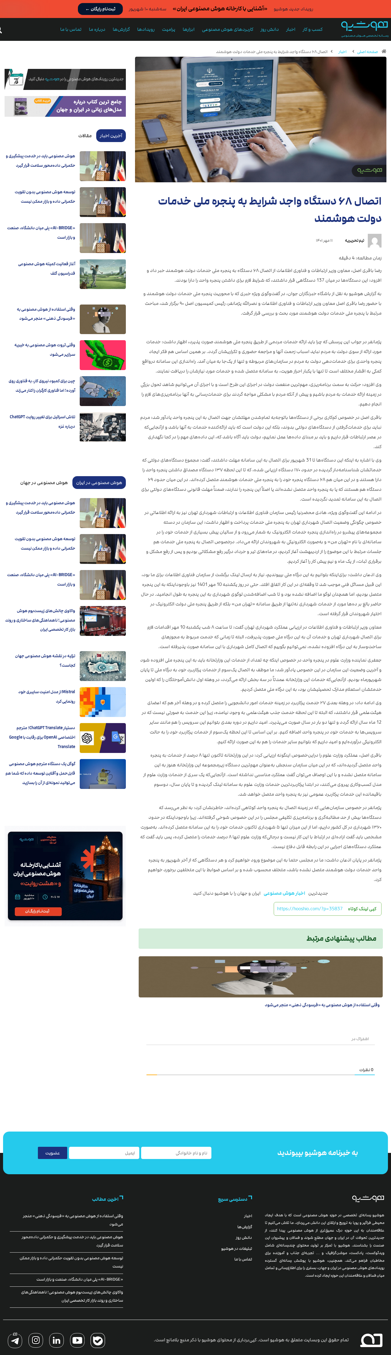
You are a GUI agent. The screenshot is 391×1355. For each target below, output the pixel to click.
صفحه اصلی (367, 52)
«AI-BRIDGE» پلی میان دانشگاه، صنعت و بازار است (79, 1279)
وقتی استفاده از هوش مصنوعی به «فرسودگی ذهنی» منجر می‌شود (322, 1005)
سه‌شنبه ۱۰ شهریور (147, 9)
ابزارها (189, 29)
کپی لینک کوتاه (362, 908)
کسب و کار (313, 29)
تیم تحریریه (354, 240)
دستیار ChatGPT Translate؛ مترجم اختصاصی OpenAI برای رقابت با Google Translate (42, 737)
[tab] (111, 135)
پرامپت (168, 29)
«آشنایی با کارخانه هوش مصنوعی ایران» (220, 9)
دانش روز (270, 29)
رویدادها (146, 29)
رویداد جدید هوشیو (293, 9)
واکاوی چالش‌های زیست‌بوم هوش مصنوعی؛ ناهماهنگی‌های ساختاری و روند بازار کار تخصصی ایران (40, 620)
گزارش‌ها (121, 29)
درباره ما (97, 29)
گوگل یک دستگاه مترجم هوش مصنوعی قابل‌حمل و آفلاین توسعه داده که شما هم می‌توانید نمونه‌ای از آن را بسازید (40, 773)
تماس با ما (71, 29)
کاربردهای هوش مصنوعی (227, 29)
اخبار (290, 29)
